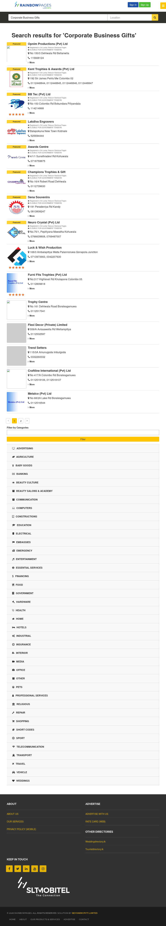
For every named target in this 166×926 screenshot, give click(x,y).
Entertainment (26, 559)
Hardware (23, 602)
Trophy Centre (38, 302)
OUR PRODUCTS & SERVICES (45, 919)
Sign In (133, 4)
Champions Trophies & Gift (46, 172)
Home (20, 618)
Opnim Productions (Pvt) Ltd (48, 44)
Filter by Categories (18, 427)
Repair (20, 712)
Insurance (23, 644)
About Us (12, 813)
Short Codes (25, 729)
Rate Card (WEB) (95, 821)
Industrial (23, 636)
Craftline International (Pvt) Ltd (49, 370)
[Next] (27, 420)
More (32, 62)
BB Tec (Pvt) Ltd (39, 94)
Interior (22, 653)
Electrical (23, 533)
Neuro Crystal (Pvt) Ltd (44, 222)
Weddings (23, 780)
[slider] (16, 114)
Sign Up (145, 4)
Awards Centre (38, 147)
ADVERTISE (69, 919)
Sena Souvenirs (39, 197)
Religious (23, 704)
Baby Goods (24, 465)
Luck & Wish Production (45, 247)
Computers (24, 508)
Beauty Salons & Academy (34, 491)
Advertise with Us (96, 813)
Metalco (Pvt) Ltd (39, 393)
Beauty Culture (27, 482)
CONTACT (84, 919)
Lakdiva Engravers (41, 121)
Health (20, 610)
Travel (20, 764)
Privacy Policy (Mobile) (21, 829)
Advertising (25, 448)
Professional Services (32, 695)
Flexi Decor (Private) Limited (47, 325)
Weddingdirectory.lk (95, 841)
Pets (19, 687)
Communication (27, 499)
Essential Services (29, 567)
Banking (22, 474)
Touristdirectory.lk (94, 849)
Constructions (26, 516)
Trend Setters (37, 348)
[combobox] (83, 432)
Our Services (15, 821)
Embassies (23, 542)
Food (19, 584)
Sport (20, 738)
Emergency (24, 550)
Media (20, 661)
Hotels (21, 627)
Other (20, 678)
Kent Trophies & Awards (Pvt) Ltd (51, 69)
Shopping (22, 721)
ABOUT (23, 919)
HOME (12, 919)
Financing (22, 576)
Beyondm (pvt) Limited (84, 913)
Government (24, 593)
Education (24, 525)
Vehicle (22, 772)
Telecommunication (30, 746)
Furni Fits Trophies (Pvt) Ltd (47, 275)
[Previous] (8, 420)
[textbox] (9, 431)
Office (20, 670)
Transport (24, 755)
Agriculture (25, 457)
